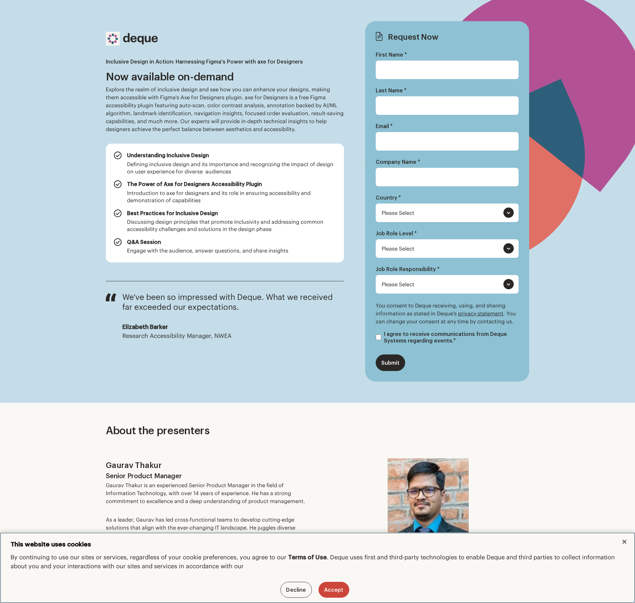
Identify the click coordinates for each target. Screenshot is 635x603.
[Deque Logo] (132, 39)
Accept (334, 589)
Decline (296, 589)
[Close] (624, 541)
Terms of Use (307, 557)
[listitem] (225, 163)
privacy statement (480, 313)
